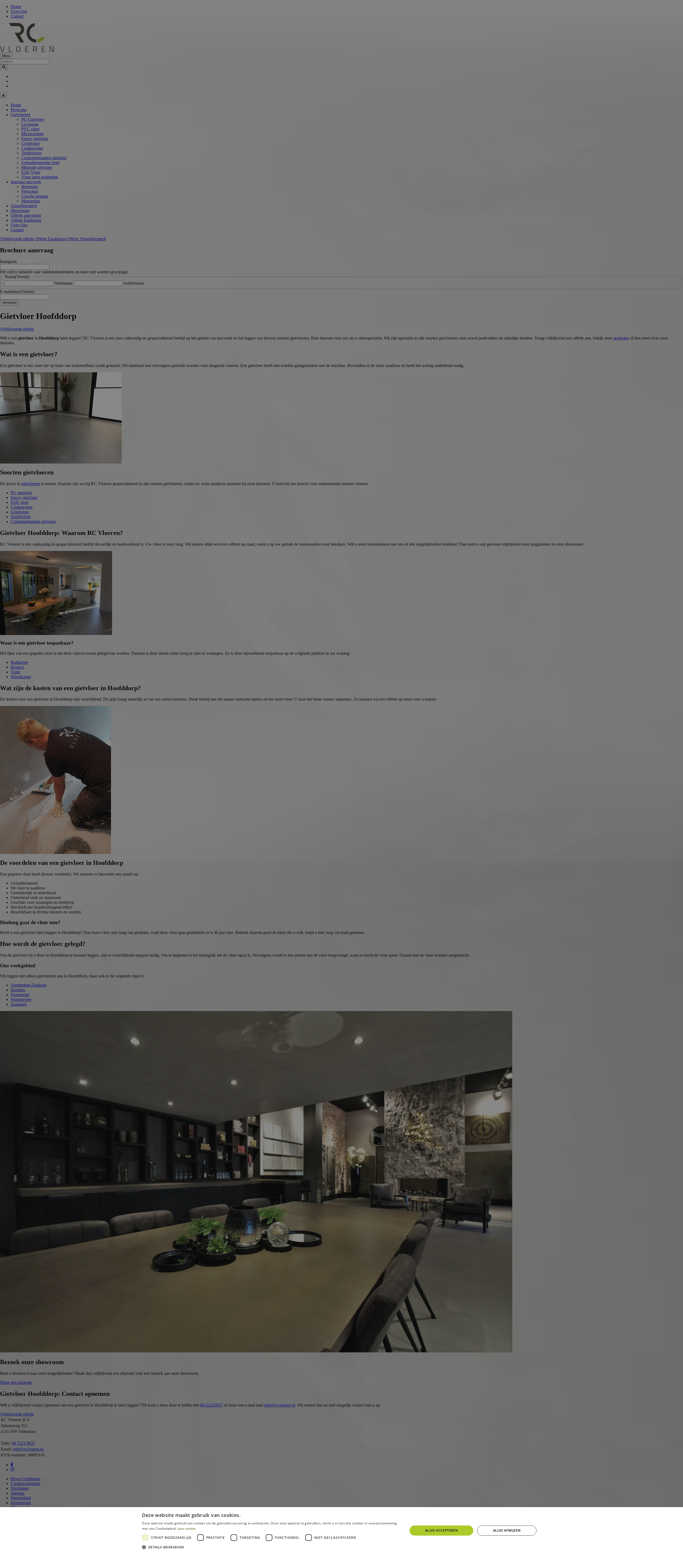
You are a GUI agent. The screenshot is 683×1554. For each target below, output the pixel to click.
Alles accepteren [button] (441, 1530)
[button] (270, 1547)
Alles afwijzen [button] (507, 1530)
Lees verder (186, 1528)
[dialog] (341, 1530)
